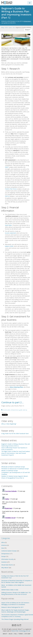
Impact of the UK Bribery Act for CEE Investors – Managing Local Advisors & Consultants (15, 603)
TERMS (20, 633)
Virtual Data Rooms (7, 565)
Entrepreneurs (27, 21)
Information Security (7, 559)
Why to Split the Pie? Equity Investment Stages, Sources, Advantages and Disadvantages (15, 611)
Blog (2, 27)
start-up (25, 410)
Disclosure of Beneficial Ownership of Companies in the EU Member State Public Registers (16, 581)
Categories (5, 538)
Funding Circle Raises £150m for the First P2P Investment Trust (15, 577)
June (10, 27)
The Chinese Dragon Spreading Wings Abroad (14, 619)
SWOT (7, 167)
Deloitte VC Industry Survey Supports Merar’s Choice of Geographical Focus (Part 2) (14, 477)
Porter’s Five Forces (11, 189)
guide (20, 410)
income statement (10, 233)
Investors (4, 562)
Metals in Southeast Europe (9, 470)
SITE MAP (27, 633)
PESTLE (7, 196)
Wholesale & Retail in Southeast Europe (13, 467)
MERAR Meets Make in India (9, 590)
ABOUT (5, 633)
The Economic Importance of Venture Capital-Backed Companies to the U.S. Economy (17, 615)
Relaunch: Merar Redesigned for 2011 (12, 607)
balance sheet (9, 246)
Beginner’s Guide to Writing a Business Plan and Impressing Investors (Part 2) (15, 445)
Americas (4, 545)
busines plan (6, 410)
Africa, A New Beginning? (8, 424)
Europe (3, 556)
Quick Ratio (8, 225)
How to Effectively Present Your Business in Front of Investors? (14, 448)
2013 (6, 27)
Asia (2, 548)
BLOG (10, 633)
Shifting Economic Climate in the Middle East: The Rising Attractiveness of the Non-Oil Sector (16, 593)
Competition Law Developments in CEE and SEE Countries (15, 473)
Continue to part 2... (12, 402)
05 (13, 27)
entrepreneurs (15, 410)
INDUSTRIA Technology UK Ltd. (20, 631)
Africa (3, 542)
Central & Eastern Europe (8, 551)
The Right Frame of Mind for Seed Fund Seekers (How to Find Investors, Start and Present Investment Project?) (15, 453)
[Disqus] (15, 510)
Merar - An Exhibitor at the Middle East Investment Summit (16, 586)
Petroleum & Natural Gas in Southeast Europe (15, 469)
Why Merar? (4, 567)
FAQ (15, 633)
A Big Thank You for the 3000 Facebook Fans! (15, 433)
